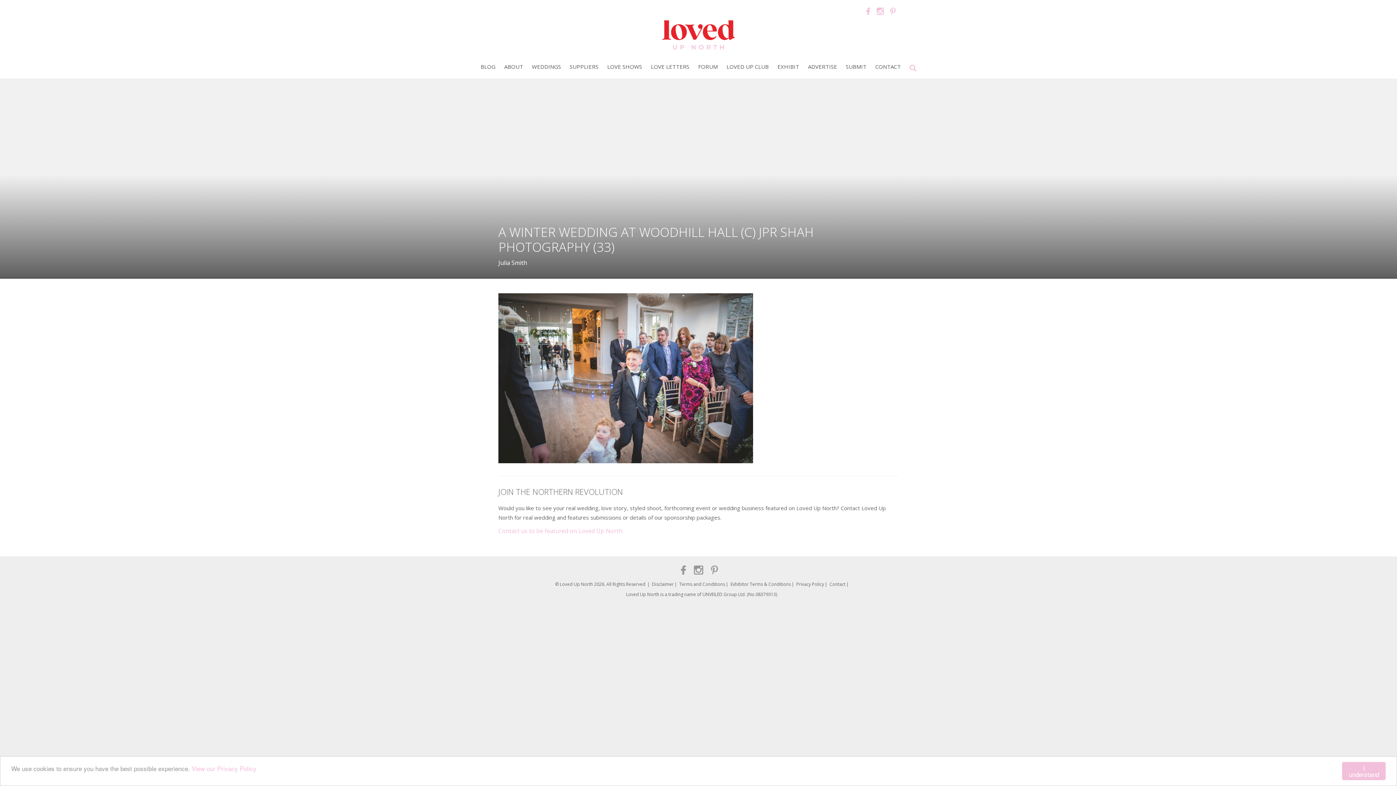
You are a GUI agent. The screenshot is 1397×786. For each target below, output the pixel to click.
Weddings (546, 66)
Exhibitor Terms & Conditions (761, 584)
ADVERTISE (822, 66)
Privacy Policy (810, 584)
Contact (888, 66)
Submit (856, 66)
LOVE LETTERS (670, 66)
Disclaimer (663, 584)
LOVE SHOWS (624, 66)
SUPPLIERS (584, 66)
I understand (1364, 771)
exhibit (788, 66)
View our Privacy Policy (224, 768)
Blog (488, 66)
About (513, 66)
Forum (708, 66)
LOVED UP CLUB (748, 66)
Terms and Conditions (702, 584)
